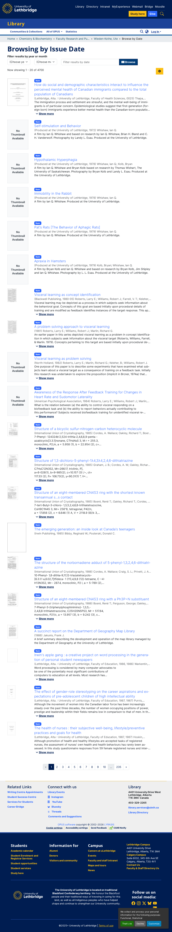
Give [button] (152, 13)
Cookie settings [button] (54, 828)
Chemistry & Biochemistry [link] (35, 38)
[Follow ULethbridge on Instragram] (138, 903)
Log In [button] (155, 31)
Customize (154, 923)
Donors (53, 855)
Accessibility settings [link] (77, 828)
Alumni (53, 850)
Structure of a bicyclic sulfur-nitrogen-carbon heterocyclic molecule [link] (88, 429)
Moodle (160, 6)
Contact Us (133, 864)
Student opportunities (24, 863)
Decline (140, 923)
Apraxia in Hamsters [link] (50, 261)
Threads (56, 811)
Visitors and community (63, 860)
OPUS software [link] (66, 824)
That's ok (127, 923)
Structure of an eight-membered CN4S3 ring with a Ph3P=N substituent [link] (91, 599)
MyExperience (121, 6)
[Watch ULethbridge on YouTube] (155, 903)
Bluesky (56, 806)
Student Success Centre (21, 796)
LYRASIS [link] (109, 824)
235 (118, 767)
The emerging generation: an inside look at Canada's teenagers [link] (84, 529)
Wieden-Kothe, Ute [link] (106, 38)
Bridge (149, 6)
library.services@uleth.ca (143, 807)
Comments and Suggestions (65, 816)
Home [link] (11, 38)
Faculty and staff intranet (103, 860)
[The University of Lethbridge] (28, 895)
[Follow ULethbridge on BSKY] (149, 903)
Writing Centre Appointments (25, 792)
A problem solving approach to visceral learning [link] (72, 327)
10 (104, 767)
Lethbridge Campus (138, 844)
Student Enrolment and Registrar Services (24, 857)
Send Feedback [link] (99, 828)
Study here (17, 873)
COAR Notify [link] (119, 828)
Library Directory (138, 812)
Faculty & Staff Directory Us (143, 868)
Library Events (56, 792)
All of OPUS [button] (53, 31)
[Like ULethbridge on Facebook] (133, 903)
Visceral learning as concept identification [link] (67, 295)
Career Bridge (15, 806)
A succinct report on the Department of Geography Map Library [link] (84, 631)
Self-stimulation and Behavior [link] (57, 126)
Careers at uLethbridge (102, 850)
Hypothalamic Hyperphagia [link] (55, 160)
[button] (162, 13)
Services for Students (20, 801)
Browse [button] (129, 62)
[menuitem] (54, 31)
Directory (92, 6)
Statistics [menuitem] (71, 31)
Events (92, 855)
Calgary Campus (136, 854)
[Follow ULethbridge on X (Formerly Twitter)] (144, 903)
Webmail (137, 6)
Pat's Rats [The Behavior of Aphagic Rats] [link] (67, 227)
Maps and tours (97, 865)
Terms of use (106, 925)
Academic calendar (22, 850)
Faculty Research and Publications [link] (73, 38)
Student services (21, 868)
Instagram (57, 796)
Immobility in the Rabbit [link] (53, 193)
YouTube (57, 801)
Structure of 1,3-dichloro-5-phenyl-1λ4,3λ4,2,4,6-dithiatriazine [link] (83, 461)
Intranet (105, 6)
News (91, 870)
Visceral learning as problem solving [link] (62, 359)
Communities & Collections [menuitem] (26, 31)
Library (79, 6)
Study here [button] (137, 13)
